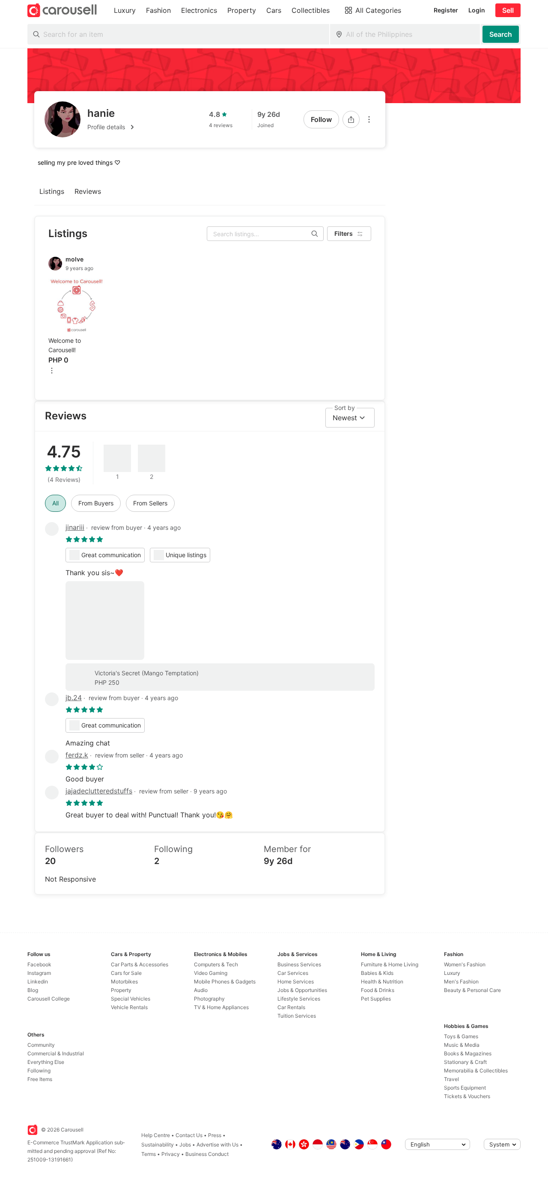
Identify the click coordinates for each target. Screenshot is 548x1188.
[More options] (369, 119)
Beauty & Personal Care (472, 990)
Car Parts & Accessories (139, 964)
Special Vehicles (130, 998)
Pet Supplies (376, 998)
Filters (343, 233)
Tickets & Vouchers (467, 1096)
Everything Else (45, 1062)
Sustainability (157, 1144)
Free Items (39, 1079)
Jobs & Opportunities (302, 990)
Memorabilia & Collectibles (476, 1070)
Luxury (452, 973)
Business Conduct (207, 1154)
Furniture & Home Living (389, 964)
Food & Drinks (377, 990)
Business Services (299, 964)
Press (214, 1135)
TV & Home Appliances (221, 1007)
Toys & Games (461, 1036)
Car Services (292, 973)
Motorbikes (124, 981)
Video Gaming (210, 973)
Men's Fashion (461, 981)
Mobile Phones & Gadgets (225, 981)
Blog (32, 990)
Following (39, 1070)
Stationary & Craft (465, 1062)
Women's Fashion (464, 964)
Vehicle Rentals (129, 1007)
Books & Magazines (467, 1053)
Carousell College (48, 998)
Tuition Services (296, 1016)
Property (121, 990)
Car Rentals (291, 1007)
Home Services (295, 981)
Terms (148, 1154)
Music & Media (462, 1045)
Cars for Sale (126, 973)
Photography (209, 998)
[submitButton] (500, 34)
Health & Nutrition (382, 981)
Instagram (39, 973)
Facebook (39, 964)
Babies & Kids (377, 973)
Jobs (185, 1144)
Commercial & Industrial (55, 1053)
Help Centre (155, 1135)
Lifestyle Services (298, 998)
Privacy (170, 1154)
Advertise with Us (217, 1144)
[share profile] (351, 119)
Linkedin (37, 981)
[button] (112, 127)
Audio (201, 990)
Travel (451, 1079)
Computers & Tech (216, 964)
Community (41, 1045)
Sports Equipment (465, 1087)
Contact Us (189, 1135)
